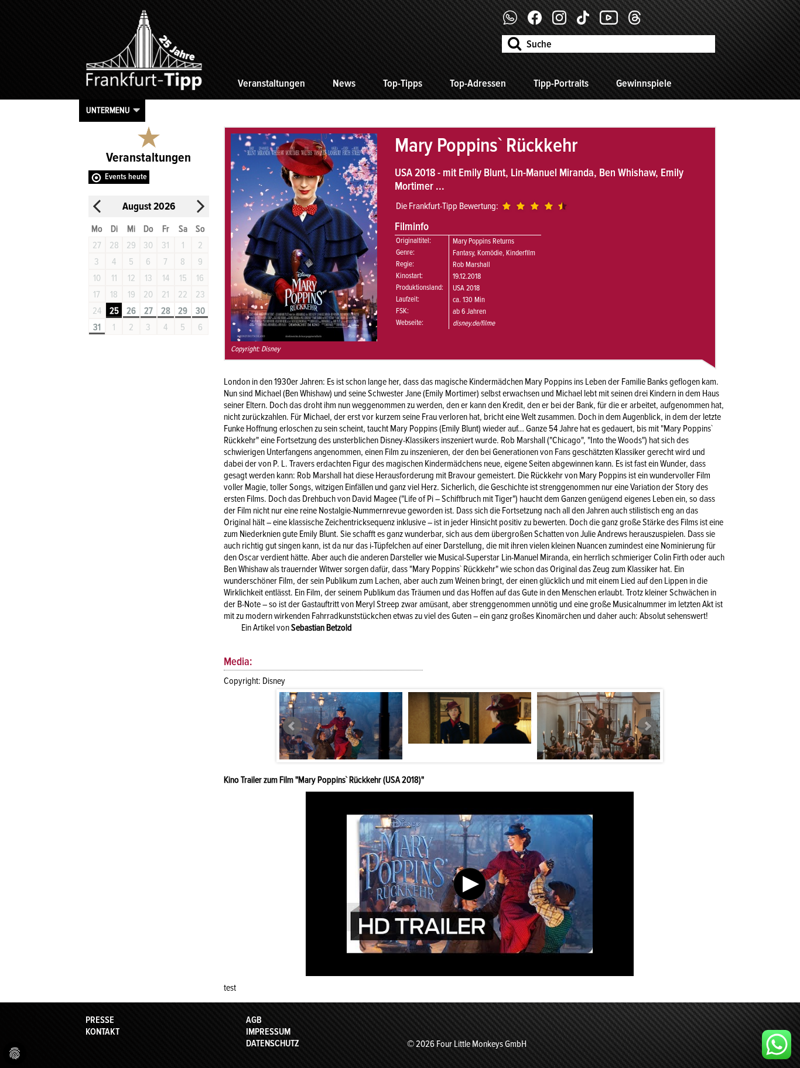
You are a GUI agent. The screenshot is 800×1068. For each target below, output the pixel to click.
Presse (100, 1020)
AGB (254, 1020)
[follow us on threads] (638, 22)
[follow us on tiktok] (587, 22)
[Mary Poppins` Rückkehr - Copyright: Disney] (340, 733)
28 (165, 311)
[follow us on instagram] (563, 22)
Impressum (268, 1032)
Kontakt (102, 1032)
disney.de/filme (474, 323)
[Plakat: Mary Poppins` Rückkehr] (304, 338)
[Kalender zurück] (97, 206)
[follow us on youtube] (613, 22)
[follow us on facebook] (514, 22)
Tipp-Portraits (561, 83)
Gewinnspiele (644, 83)
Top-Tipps (402, 83)
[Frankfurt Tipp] (144, 91)
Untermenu (108, 110)
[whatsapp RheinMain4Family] (776, 1044)
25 (114, 311)
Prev (292, 726)
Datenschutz (272, 1043)
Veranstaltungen (271, 83)
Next (647, 726)
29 (182, 311)
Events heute (126, 177)
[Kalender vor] (200, 206)
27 (148, 311)
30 (200, 311)
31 (97, 327)
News (344, 83)
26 (131, 311)
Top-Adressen (478, 83)
